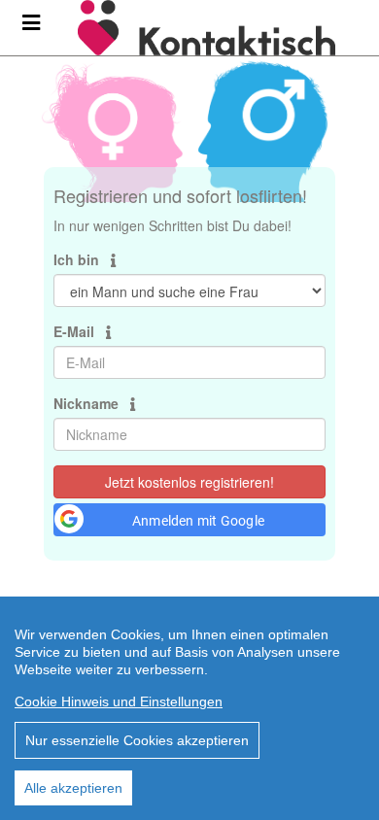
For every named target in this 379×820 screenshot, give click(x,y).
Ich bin (78, 259)
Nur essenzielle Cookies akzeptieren (137, 740)
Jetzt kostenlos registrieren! (189, 482)
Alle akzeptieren (73, 788)
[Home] (221, 27)
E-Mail (75, 331)
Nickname (87, 403)
